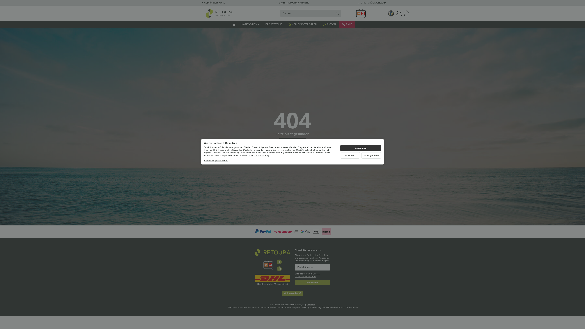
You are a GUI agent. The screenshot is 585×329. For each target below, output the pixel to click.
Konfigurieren (371, 155)
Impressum (209, 160)
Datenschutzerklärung (258, 155)
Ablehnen (350, 155)
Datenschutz (222, 160)
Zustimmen (361, 148)
